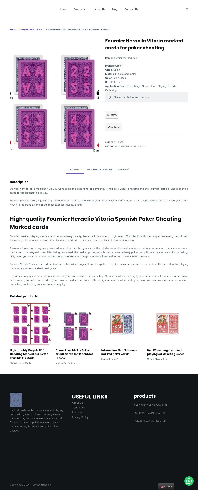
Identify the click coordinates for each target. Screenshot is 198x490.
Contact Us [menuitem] (131, 9)
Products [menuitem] (79, 9)
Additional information (99, 169)
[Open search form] (187, 9)
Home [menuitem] (63, 9)
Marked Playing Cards (132, 146)
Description (75, 169)
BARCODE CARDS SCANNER (151, 405)
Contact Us (78, 407)
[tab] (75, 169)
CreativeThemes (42, 484)
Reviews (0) (123, 169)
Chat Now (113, 127)
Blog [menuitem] (114, 9)
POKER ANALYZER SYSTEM (150, 420)
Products (77, 412)
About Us (77, 402)
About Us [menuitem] (99, 9)
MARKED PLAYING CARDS (149, 413)
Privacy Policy (80, 417)
